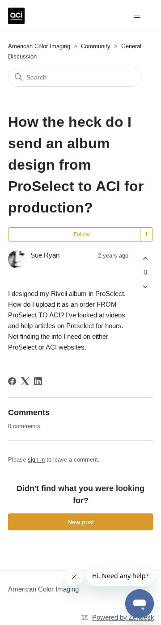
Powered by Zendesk (123, 617)
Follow (82, 234)
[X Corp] (25, 381)
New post (81, 521)
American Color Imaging (39, 46)
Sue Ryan (44, 255)
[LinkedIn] (38, 381)
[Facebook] (12, 381)
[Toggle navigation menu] (137, 16)
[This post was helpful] (145, 258)
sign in (36, 459)
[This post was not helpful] (145, 287)
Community (95, 46)
